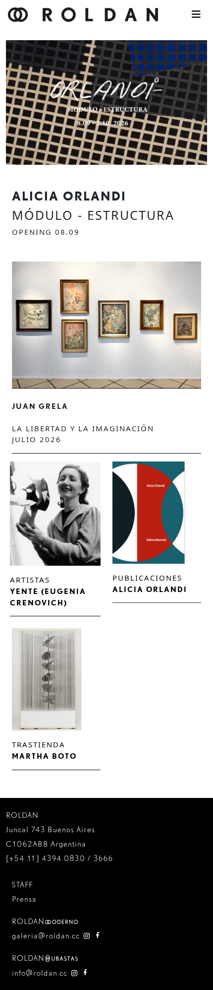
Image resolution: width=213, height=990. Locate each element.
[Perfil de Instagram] (87, 935)
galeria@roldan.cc (46, 935)
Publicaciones (147, 578)
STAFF (22, 884)
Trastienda (38, 744)
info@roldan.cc (39, 973)
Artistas (30, 580)
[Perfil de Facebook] (98, 935)
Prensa (24, 899)
